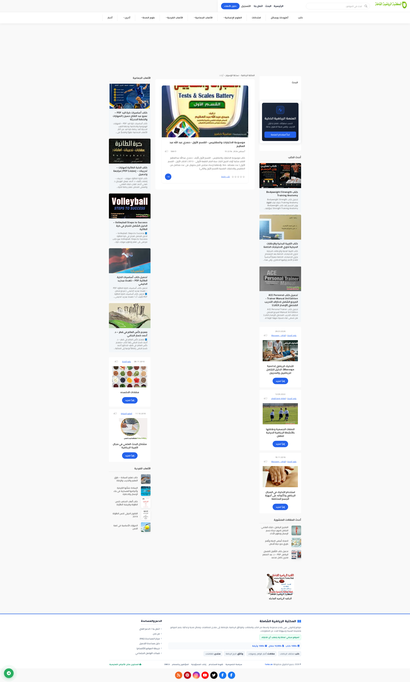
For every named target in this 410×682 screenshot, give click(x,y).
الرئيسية (278, 6)
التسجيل (246, 6)
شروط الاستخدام (216, 664)
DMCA (167, 664)
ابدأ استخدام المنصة (280, 135)
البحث (268, 6)
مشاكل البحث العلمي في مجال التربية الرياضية (130, 445)
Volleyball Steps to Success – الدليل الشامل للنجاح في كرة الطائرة (130, 226)
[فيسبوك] (231, 675)
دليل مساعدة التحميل (149, 643)
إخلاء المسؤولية (198, 664)
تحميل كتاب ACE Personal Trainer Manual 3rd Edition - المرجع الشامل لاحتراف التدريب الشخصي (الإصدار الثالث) (281, 300)
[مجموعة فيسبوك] (222, 675)
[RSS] (178, 675)
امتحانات (256, 18)
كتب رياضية (225, 176)
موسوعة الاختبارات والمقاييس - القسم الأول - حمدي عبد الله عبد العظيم (207, 144)
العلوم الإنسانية (233, 18)
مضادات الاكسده (129, 392)
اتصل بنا (258, 6)
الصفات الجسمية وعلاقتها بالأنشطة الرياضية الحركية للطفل (280, 433)
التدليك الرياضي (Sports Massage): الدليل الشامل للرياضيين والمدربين (280, 369)
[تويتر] (213, 675)
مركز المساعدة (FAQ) (150, 638)
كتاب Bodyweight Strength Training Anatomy (282, 193)
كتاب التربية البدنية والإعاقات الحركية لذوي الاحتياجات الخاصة (280, 245)
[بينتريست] (187, 675)
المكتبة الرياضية (248, 75)
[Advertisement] (205, 47)
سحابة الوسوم (232, 75)
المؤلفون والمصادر (180, 664)
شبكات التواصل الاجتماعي (147, 653)
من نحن (156, 633)
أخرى (127, 18)
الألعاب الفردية (175, 18)
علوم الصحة (149, 18)
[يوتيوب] (205, 675)
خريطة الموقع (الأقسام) (148, 648)
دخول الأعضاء (230, 6)
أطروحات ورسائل (279, 18)
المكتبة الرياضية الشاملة (278, 621)
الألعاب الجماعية (204, 18)
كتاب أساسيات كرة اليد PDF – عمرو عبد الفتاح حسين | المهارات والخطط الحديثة (130, 116)
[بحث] (366, 6)
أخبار (110, 18)
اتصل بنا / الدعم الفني (149, 629)
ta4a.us (269, 664)
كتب (300, 18)
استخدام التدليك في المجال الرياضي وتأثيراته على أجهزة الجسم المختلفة (280, 495)
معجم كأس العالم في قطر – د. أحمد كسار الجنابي (130, 333)
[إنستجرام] (196, 675)
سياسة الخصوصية (234, 664)
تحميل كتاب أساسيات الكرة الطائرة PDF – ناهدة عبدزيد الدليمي (132, 280)
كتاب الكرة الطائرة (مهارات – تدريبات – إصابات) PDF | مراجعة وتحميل (130, 171)
